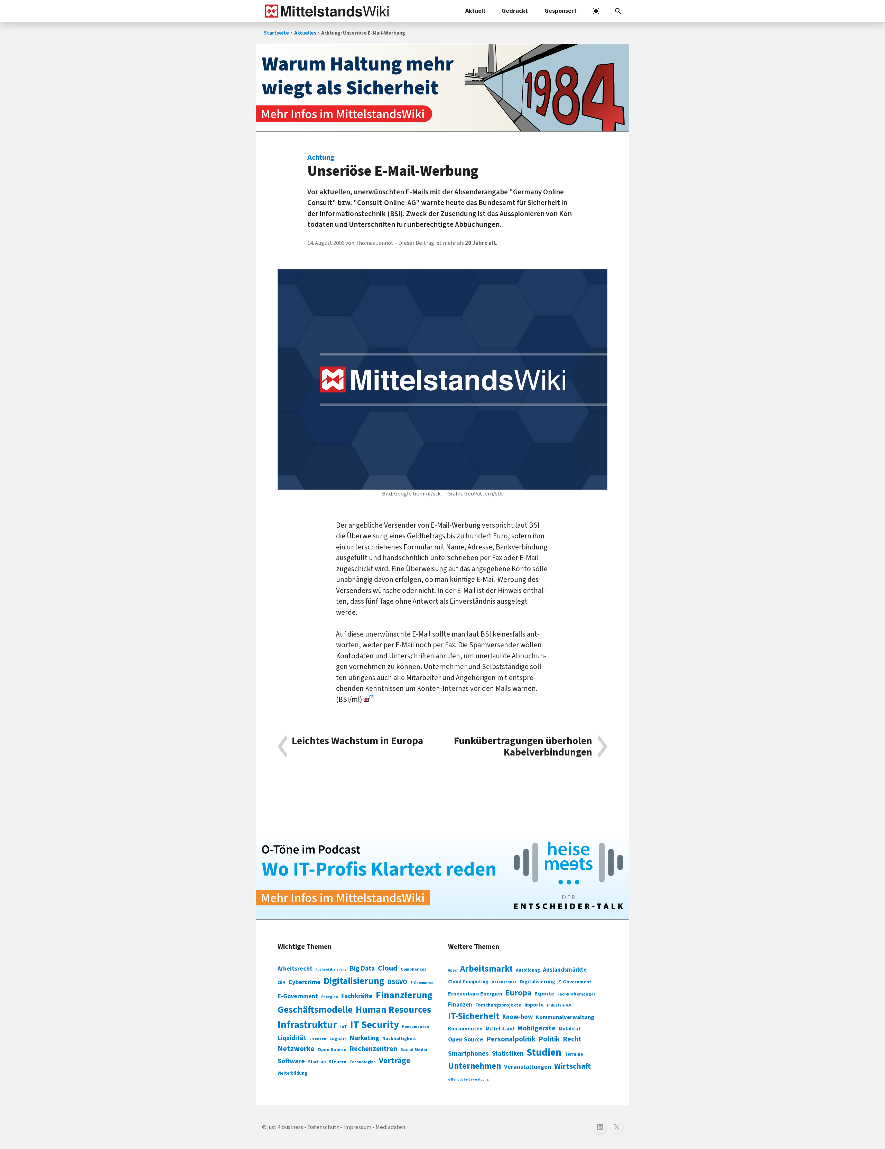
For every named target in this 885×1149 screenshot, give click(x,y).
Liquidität (292, 1038)
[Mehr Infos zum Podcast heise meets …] (442, 875)
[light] (596, 11)
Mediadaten (390, 1127)
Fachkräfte (357, 996)
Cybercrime (304, 981)
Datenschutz (504, 982)
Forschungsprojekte (498, 1005)
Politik (549, 1039)
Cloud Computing (468, 981)
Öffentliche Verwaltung (468, 1079)
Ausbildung (528, 970)
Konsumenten (415, 1027)
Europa (518, 993)
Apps (452, 970)
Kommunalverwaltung (565, 1017)
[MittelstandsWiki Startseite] (325, 11)
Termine (574, 1054)
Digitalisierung (354, 981)
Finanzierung (404, 995)
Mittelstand (500, 1028)
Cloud (388, 968)
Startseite (276, 33)
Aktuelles (305, 33)
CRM (281, 982)
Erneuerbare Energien (475, 994)
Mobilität (570, 1028)
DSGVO (397, 982)
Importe (534, 1005)
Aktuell (475, 11)
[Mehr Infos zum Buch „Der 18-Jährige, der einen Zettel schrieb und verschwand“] (442, 87)
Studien (544, 1052)
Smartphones (468, 1053)
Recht (572, 1039)
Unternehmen (474, 1066)
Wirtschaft (572, 1066)
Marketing (364, 1038)
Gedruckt (515, 11)
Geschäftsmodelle (315, 1010)
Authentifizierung (331, 969)
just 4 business (285, 1127)
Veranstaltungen (527, 1067)
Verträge (394, 1060)
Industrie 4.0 (559, 1005)
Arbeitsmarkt (486, 969)
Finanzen (460, 1005)
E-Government (298, 996)
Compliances (413, 969)
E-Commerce (422, 982)
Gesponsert (560, 11)
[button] (618, 11)
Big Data (362, 968)
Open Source (332, 1049)
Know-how (517, 1016)
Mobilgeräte (536, 1028)
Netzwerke (296, 1049)
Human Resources (393, 1010)
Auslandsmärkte (565, 970)
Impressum (357, 1127)
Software (291, 1061)
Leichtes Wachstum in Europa (357, 741)
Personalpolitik (510, 1039)
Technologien (363, 1062)
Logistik (338, 1039)
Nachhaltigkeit (399, 1038)
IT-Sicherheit (473, 1016)
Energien (329, 997)
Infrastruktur (307, 1025)
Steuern (337, 1062)
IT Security (374, 1025)
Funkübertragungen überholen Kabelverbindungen (523, 746)
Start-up (317, 1062)
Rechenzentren (373, 1049)
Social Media (413, 1049)
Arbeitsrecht (295, 968)
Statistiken (507, 1053)
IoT (343, 1026)
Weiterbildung (292, 1073)
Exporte (544, 994)
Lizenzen (317, 1038)
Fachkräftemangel (576, 994)
